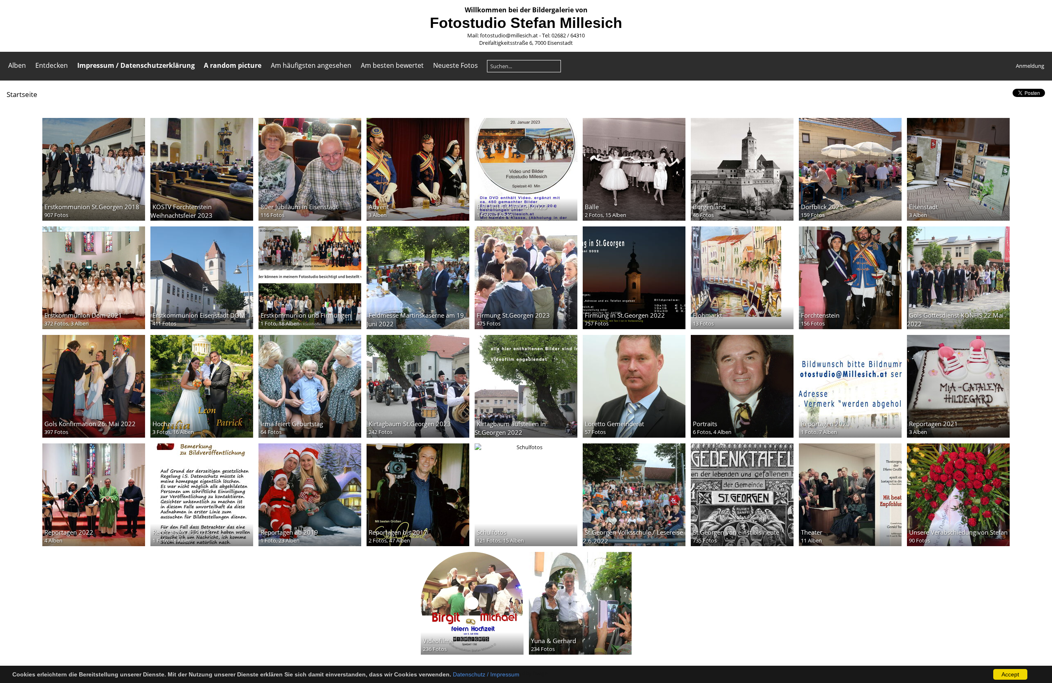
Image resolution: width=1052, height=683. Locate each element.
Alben (17, 65)
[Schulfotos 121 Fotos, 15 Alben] (526, 447)
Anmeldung (1030, 65)
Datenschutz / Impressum (486, 674)
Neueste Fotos (455, 65)
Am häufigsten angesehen (311, 65)
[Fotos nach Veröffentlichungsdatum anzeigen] (991, 94)
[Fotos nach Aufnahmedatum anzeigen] (1004, 94)
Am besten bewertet (392, 65)
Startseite (22, 94)
